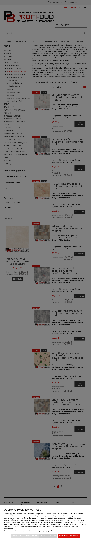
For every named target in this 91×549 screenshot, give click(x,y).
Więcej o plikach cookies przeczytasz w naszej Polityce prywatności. (30, 531)
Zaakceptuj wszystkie (68, 535)
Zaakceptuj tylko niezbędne (25, 535)
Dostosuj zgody (48, 535)
